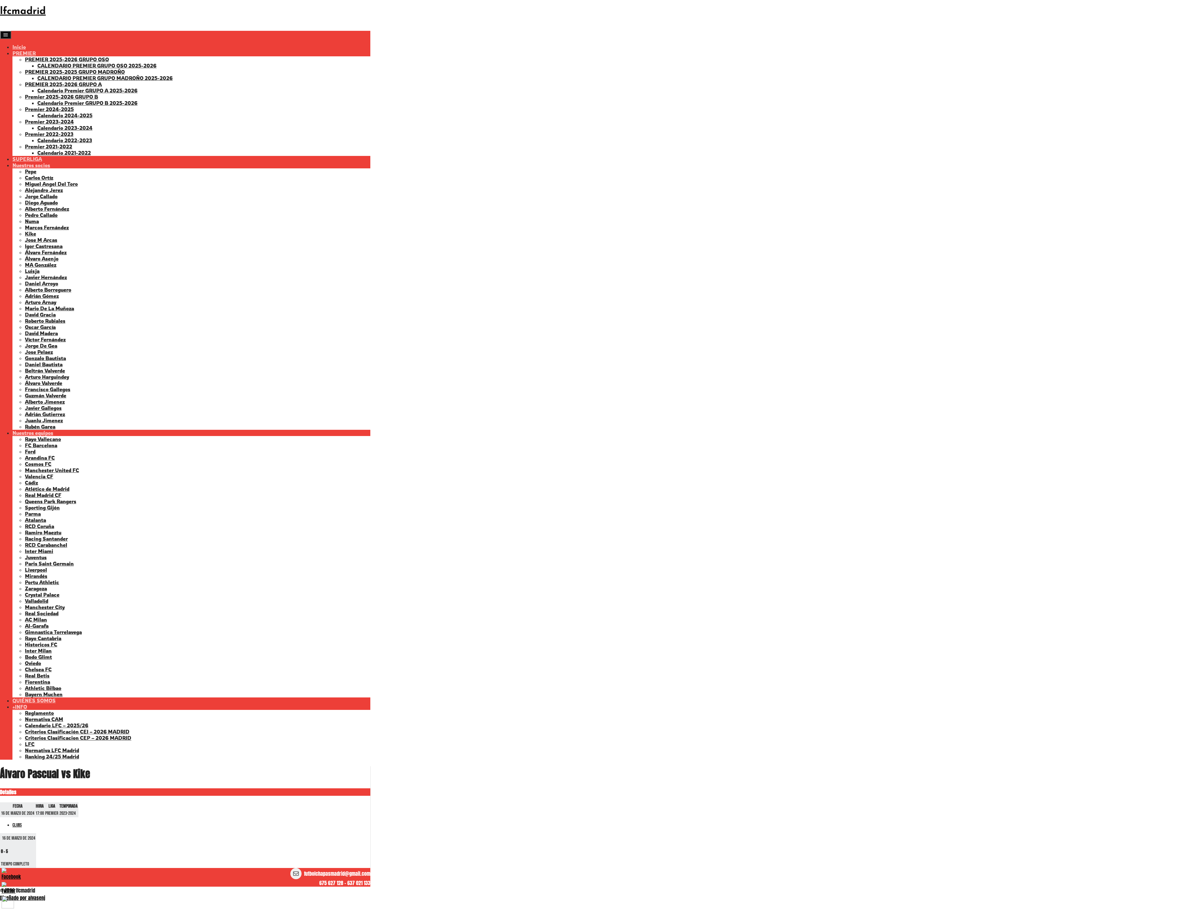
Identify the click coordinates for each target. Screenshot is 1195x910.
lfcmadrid (23, 11)
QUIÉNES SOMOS (34, 700)
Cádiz (31, 483)
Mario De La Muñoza (49, 308)
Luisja (32, 271)
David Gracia (40, 315)
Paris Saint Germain (49, 564)
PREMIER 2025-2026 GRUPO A (63, 84)
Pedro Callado (41, 215)
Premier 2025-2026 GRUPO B (61, 97)
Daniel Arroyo (41, 283)
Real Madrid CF (43, 495)
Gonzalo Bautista (45, 358)
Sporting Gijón (42, 507)
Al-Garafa (37, 626)
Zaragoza (36, 588)
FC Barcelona (41, 445)
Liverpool (36, 570)
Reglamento (39, 713)
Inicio (19, 47)
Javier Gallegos (43, 408)
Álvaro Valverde (43, 383)
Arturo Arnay (40, 302)
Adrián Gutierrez (45, 414)
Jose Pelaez (39, 352)
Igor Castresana (44, 246)
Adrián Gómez (42, 296)
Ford (30, 451)
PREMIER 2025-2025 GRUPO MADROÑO (75, 72)
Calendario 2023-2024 (64, 128)
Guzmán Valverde (45, 395)
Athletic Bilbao (43, 688)
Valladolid (36, 601)
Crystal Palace (42, 595)
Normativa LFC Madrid (52, 750)
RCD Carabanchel (46, 545)
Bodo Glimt (38, 657)
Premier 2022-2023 (49, 134)
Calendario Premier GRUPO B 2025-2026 (87, 103)
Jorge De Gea (41, 346)
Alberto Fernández (47, 209)
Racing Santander (46, 539)
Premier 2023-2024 (49, 122)
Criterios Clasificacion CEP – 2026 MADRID (78, 738)
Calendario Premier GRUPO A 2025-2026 (87, 90)
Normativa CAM (44, 719)
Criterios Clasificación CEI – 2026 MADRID (77, 732)
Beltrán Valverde (45, 371)
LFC (30, 744)
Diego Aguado (41, 202)
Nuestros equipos (32, 433)
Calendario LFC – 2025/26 (56, 725)
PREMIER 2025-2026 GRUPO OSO (67, 59)
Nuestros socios (31, 165)
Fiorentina (37, 682)
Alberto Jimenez (45, 402)
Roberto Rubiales (45, 321)
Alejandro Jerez (44, 190)
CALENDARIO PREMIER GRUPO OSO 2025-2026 (97, 66)
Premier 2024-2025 (49, 109)
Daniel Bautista (44, 364)
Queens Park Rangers (50, 501)
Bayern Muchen (44, 694)
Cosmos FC (38, 464)
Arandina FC (40, 458)
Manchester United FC (52, 470)
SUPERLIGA (27, 159)
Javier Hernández (46, 277)
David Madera (41, 333)
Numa (32, 221)
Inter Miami (39, 551)
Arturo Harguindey (47, 377)
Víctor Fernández (45, 339)
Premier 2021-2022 (48, 146)
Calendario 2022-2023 (64, 140)
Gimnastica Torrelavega (53, 632)
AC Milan (36, 620)
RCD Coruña (39, 526)
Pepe (30, 171)
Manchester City (45, 607)
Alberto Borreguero (48, 290)
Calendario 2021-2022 (64, 153)
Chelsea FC (38, 669)
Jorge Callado (41, 196)
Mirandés (36, 576)
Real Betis (37, 676)
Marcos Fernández (47, 227)
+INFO (19, 707)
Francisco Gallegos (47, 389)
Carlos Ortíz (39, 178)
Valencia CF (39, 476)
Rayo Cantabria (43, 638)
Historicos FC (41, 644)
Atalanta (35, 520)
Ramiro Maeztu (43, 532)
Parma (33, 514)
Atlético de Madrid (47, 489)
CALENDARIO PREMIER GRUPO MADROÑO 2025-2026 (105, 78)
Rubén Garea (40, 427)
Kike (30, 234)
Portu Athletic (42, 582)
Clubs (17, 825)
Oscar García (40, 327)
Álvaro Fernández (46, 252)
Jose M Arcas (41, 240)
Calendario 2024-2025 (64, 115)
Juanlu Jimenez (44, 420)
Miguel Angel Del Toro (51, 184)
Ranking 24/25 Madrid (52, 756)
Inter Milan (38, 651)
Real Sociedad (42, 613)
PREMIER (24, 53)
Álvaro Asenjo (42, 259)
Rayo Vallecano (43, 439)
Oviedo (33, 663)
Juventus (36, 557)
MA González (40, 265)
